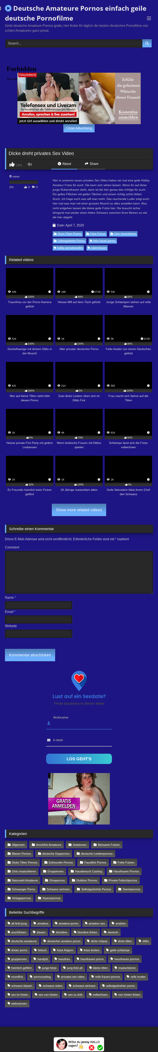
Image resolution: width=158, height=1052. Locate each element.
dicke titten (125, 941)
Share (94, 164)
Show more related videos (79, 510)
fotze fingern (65, 950)
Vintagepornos (21, 898)
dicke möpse (99, 941)
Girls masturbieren (125, 233)
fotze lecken (91, 950)
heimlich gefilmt (21, 967)
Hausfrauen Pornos (126, 871)
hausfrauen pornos (126, 959)
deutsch (113, 932)
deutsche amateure (24, 941)
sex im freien (19, 994)
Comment (12, 547)
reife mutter (138, 976)
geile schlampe (120, 950)
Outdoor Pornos (86, 880)
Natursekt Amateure (25, 880)
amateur (42, 923)
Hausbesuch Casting (88, 871)
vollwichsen (100, 994)
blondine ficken (87, 932)
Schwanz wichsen (58, 889)
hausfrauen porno (92, 959)
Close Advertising (79, 128)
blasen (41, 932)
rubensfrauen (98, 247)
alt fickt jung (19, 923)
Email (10, 611)
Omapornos (57, 880)
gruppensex (19, 959)
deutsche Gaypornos (56, 853)
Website (11, 626)
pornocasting (42, 976)
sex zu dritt (75, 994)
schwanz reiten (52, 985)
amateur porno (68, 923)
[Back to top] (145, 1040)
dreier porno (19, 950)
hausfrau (64, 959)
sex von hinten (48, 994)
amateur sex (97, 923)
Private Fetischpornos (123, 880)
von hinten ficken (129, 994)
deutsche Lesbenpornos (97, 853)
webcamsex (19, 1003)
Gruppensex (56, 871)
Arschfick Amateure (48, 844)
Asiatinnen (79, 844)
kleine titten (100, 967)
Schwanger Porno (23, 889)
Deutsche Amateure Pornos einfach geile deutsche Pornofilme (75, 13)
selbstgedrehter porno (120, 985)
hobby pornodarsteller (70, 247)
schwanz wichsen (84, 985)
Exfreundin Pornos (61, 862)
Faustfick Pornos (95, 862)
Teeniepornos (131, 889)
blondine (61, 932)
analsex (121, 923)
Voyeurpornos (51, 898)
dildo (146, 941)
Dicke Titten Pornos (69, 233)
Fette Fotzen (98, 233)
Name (10, 597)
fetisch (42, 950)
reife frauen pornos (107, 976)
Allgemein (18, 844)
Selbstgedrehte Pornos (71, 240)
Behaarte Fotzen (109, 844)
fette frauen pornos (104, 240)
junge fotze (49, 967)
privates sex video (73, 976)
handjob (42, 959)
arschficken (18, 932)
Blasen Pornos (21, 853)
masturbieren (127, 967)
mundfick (17, 976)
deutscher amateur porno (63, 941)
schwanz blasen (21, 985)
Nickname (60, 717)
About (66, 164)
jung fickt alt (74, 967)
